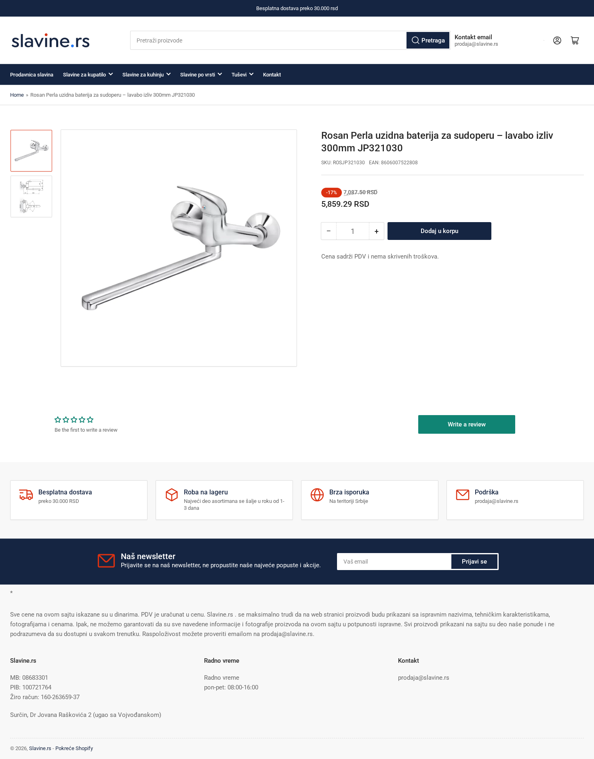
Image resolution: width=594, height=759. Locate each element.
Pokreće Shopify (74, 748)
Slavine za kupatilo (84, 75)
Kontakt (272, 75)
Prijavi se (474, 561)
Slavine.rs (40, 748)
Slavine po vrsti (197, 75)
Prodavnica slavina (31, 75)
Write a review (467, 424)
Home (17, 95)
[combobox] (290, 40)
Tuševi (239, 75)
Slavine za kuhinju (143, 75)
